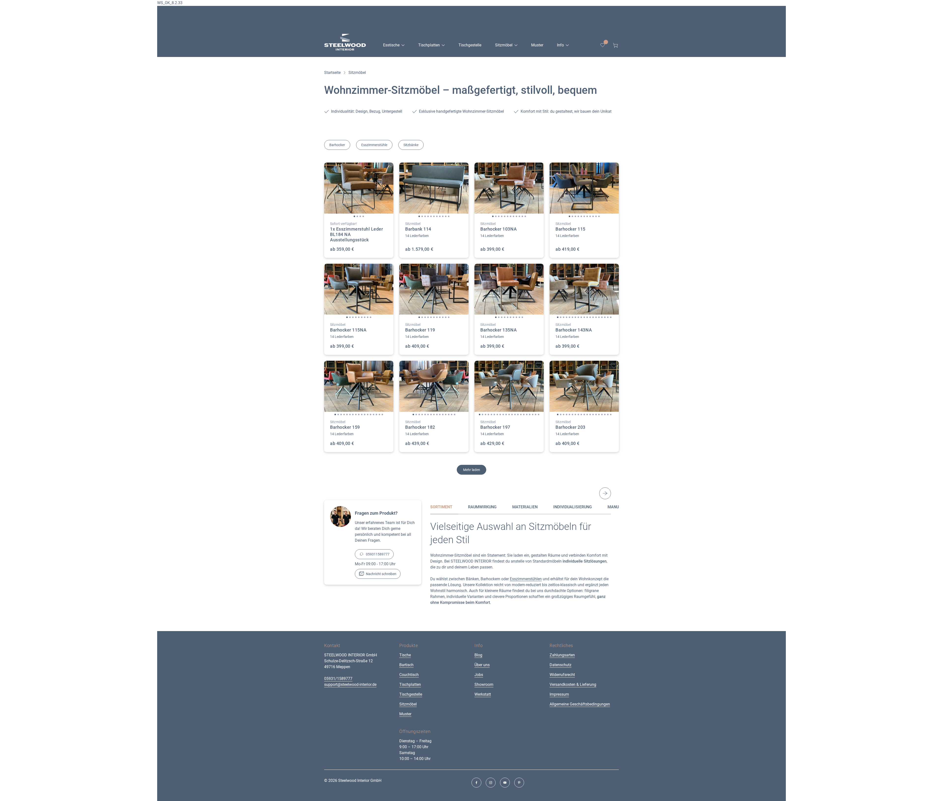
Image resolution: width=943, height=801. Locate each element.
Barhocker (337, 145)
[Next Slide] (605, 493)
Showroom (483, 684)
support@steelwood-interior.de (350, 684)
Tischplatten (410, 684)
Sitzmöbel (408, 704)
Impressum (559, 694)
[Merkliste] (602, 45)
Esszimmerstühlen (526, 579)
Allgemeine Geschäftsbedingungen (580, 704)
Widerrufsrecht (562, 674)
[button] (354, 216)
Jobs (478, 674)
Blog (478, 655)
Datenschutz (560, 665)
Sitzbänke (410, 145)
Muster (405, 714)
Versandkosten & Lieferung (573, 684)
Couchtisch (409, 674)
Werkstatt (482, 694)
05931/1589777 (338, 678)
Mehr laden (471, 470)
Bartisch (406, 665)
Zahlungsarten (562, 655)
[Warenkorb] (615, 45)
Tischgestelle (410, 694)
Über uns (482, 665)
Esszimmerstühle (374, 145)
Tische (405, 655)
